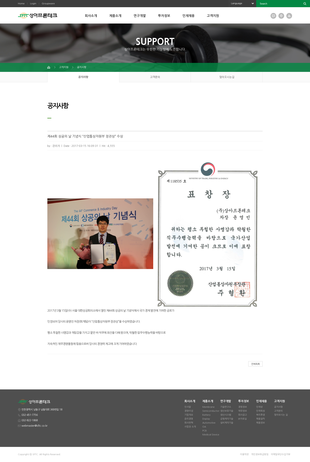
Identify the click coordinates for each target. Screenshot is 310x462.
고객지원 (213, 15)
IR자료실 (242, 419)
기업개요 (188, 415)
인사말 (187, 407)
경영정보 (242, 407)
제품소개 (115, 15)
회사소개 (91, 15)
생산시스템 (225, 415)
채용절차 (260, 419)
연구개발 (140, 15)
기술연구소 (225, 407)
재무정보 (242, 411)
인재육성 (260, 411)
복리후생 (260, 415)
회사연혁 (188, 423)
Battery (206, 415)
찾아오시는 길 (281, 415)
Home (21, 3)
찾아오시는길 (226, 77)
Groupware (48, 3)
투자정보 (164, 15)
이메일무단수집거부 (280, 454)
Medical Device (210, 434)
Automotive (208, 423)
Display (206, 419)
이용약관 (244, 454)
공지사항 (81, 67)
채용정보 (260, 423)
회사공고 (242, 415)
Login (33, 3)
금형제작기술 (226, 419)
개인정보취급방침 (259, 454)
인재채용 (188, 15)
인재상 (259, 407)
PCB (204, 430)
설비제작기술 (226, 423)
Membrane (208, 407)
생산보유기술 (226, 411)
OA (204, 427)
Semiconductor (210, 411)
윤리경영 (188, 419)
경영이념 (188, 411)
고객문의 (155, 77)
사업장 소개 (190, 427)
